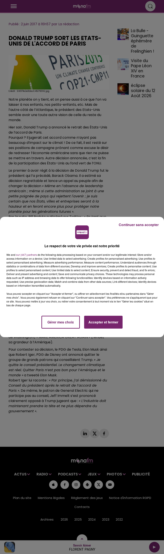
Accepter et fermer (103, 322)
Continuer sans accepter (139, 224)
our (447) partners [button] (26, 254)
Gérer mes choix (60, 322)
